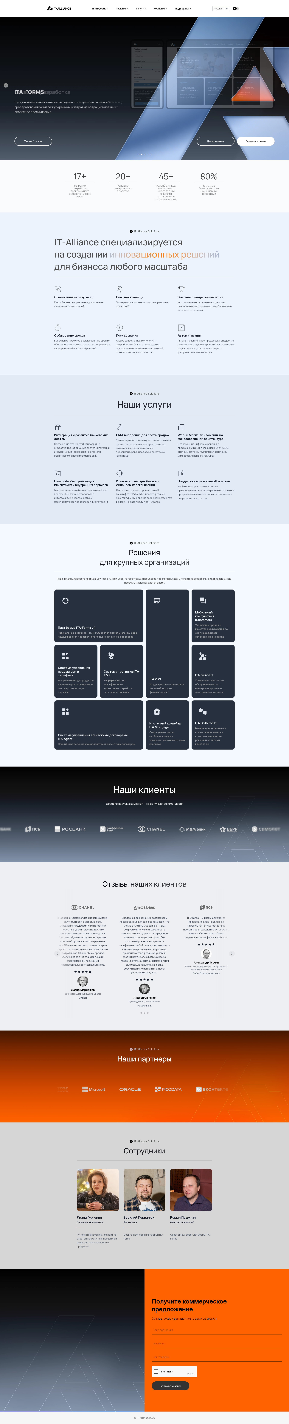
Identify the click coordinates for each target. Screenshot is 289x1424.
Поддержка (182, 8)
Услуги (140, 8)
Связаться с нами (255, 141)
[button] (6, 85)
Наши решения (215, 141)
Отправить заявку (170, 1386)
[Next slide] (232, 954)
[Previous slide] (57, 954)
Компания (159, 8)
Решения (121, 8)
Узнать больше (33, 141)
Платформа (99, 8)
